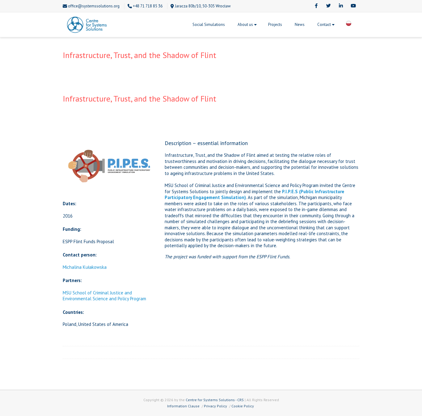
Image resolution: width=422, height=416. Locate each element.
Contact (324, 24)
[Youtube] (353, 6)
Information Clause (183, 406)
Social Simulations (208, 24)
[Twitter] (328, 6)
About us (245, 24)
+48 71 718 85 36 (147, 6)
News (300, 24)
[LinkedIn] (341, 6)
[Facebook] (316, 6)
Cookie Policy (242, 406)
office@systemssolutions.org (94, 6)
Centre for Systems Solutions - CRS (215, 399)
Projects (275, 24)
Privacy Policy (215, 406)
